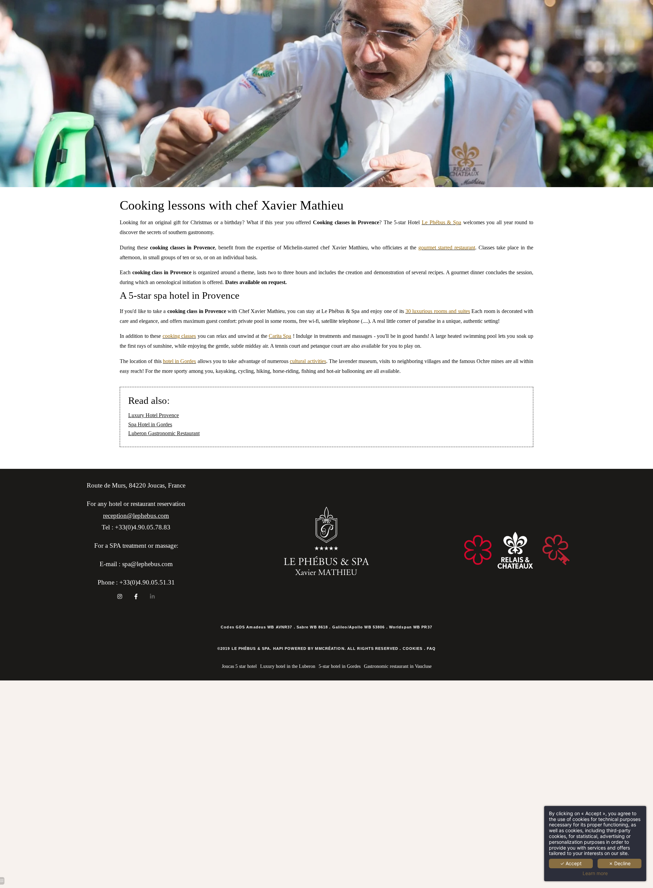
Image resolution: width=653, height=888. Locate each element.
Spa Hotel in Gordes (150, 424)
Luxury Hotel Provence (153, 415)
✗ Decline (620, 863)
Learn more (595, 873)
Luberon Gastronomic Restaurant (164, 433)
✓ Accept (571, 863)
